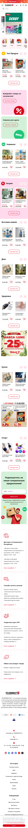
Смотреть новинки (10, 125)
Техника (14, 788)
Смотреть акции (10, 101)
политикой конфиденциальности (15, 822)
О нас (14, 799)
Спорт (14, 785)
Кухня (14, 779)
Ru (16, 12)
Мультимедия (14, 782)
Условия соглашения (14, 811)
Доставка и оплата (14, 808)
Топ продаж (12, 1)
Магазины (14, 805)
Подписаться (14, 496)
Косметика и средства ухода (14, 776)
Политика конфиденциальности (14, 814)
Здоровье (14, 773)
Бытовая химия (14, 767)
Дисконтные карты (14, 802)
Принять (14, 825)
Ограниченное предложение (18, 1)
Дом (14, 770)
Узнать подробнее (9, 568)
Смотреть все (14, 83)
